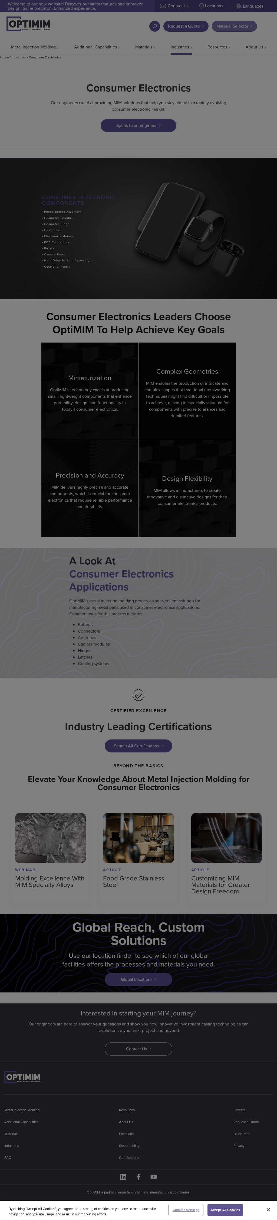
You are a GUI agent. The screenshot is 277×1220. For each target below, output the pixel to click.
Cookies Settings (186, 1209)
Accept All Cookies (225, 1209)
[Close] (268, 1210)
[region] (138, 1210)
